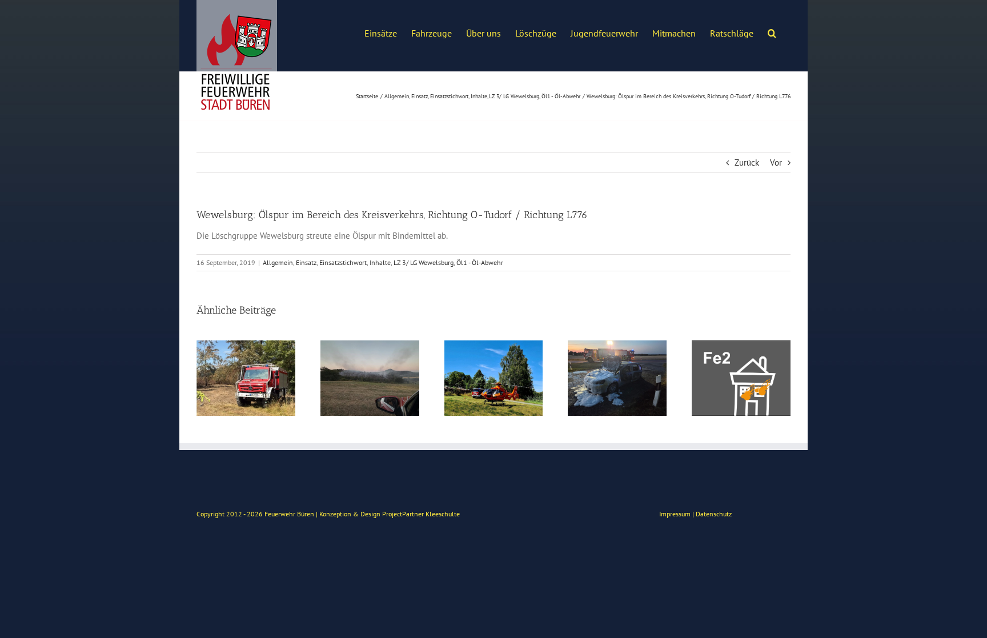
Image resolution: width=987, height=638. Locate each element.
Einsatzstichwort (343, 262)
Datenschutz (714, 513)
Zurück (747, 162)
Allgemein (278, 262)
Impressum (675, 513)
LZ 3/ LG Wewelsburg (424, 262)
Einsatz (306, 262)
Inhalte (380, 262)
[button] (772, 32)
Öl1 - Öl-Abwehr (479, 262)
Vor (776, 162)
